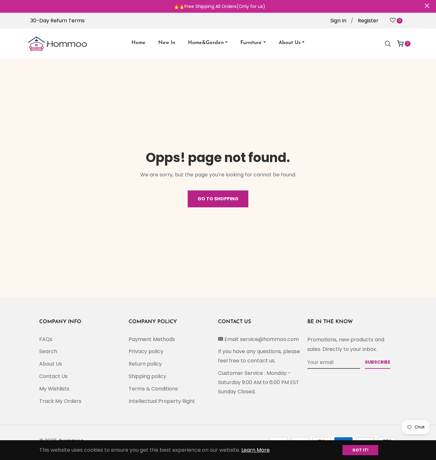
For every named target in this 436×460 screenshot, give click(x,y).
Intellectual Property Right (162, 401)
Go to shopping (218, 199)
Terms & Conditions (153, 388)
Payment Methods (152, 339)
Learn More (255, 450)
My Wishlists (54, 388)
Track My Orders (60, 401)
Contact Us (53, 376)
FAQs (45, 339)
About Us (50, 363)
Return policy (145, 363)
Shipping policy (147, 376)
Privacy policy (146, 351)
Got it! (360, 450)
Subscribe (377, 362)
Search (48, 351)
